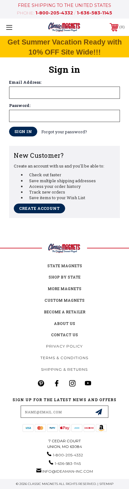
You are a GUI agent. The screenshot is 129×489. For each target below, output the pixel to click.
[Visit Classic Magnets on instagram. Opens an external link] (72, 383)
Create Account (39, 208)
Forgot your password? (64, 132)
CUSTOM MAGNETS (64, 300)
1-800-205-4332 (54, 13)
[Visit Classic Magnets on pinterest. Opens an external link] (41, 383)
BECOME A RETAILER (64, 311)
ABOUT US (64, 323)
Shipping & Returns (64, 369)
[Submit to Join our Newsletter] (98, 412)
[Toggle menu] (18, 27)
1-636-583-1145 (94, 13)
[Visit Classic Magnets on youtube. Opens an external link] (88, 383)
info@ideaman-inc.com (67, 471)
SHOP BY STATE (64, 276)
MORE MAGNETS (64, 288)
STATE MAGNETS (64, 265)
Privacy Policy (64, 346)
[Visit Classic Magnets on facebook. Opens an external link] (56, 383)
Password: (19, 106)
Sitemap (106, 484)
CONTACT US (64, 334)
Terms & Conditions (64, 357)
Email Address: (25, 82)
